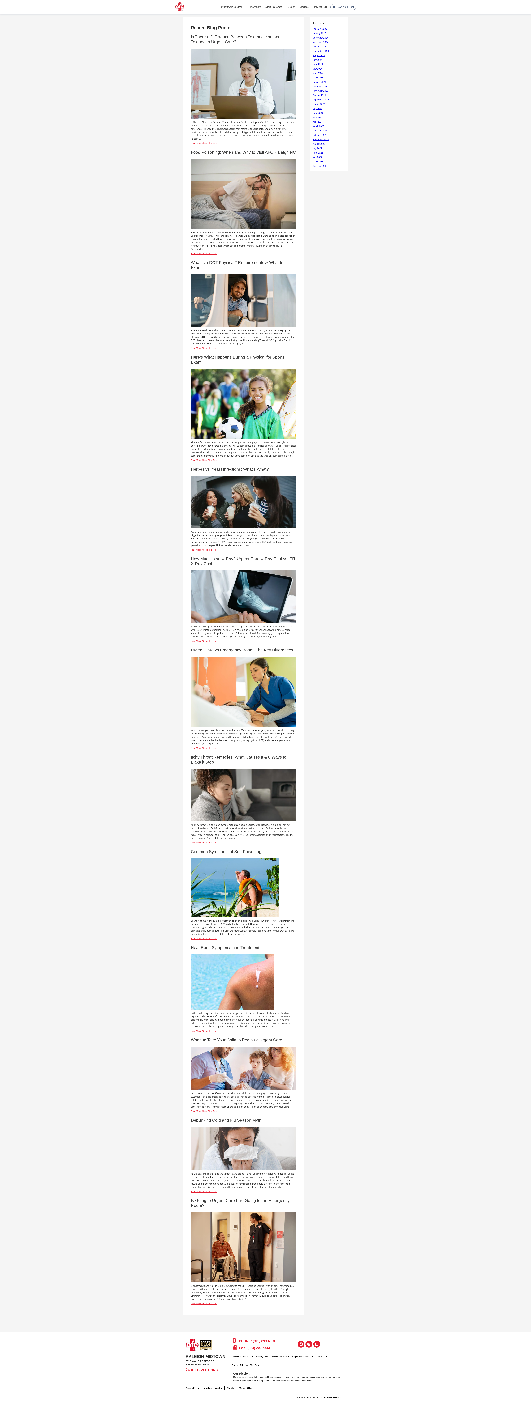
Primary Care (254, 7)
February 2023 (320, 131)
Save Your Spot (345, 7)
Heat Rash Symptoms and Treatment (225, 947)
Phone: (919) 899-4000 (256, 1341)
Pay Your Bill (320, 7)
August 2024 (319, 55)
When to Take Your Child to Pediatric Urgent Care (236, 1040)
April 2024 (318, 73)
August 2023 (319, 104)
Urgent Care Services (231, 7)
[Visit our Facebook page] (301, 1344)
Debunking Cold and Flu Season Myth (226, 1120)
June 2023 (318, 113)
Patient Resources (273, 7)
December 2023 (320, 86)
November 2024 (320, 42)
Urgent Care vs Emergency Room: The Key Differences (242, 650)
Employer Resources (298, 7)
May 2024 (317, 69)
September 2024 (321, 51)
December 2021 (320, 166)
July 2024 (317, 60)
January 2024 (319, 82)
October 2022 (319, 135)
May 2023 (317, 117)
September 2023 (321, 100)
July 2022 (317, 148)
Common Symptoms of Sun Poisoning (226, 851)
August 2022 (319, 144)
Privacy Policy (192, 1388)
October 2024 (319, 46)
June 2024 (318, 64)
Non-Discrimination (213, 1388)
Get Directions (203, 1370)
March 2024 (318, 77)
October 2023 (319, 95)
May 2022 (317, 157)
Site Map (231, 1388)
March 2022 (318, 161)
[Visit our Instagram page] (308, 1344)
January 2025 (319, 33)
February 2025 (320, 29)
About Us (320, 1357)
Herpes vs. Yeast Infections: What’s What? (230, 469)
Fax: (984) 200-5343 (254, 1348)
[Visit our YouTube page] (316, 1344)
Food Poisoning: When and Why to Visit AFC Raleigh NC (243, 152)
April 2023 (318, 122)
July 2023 (317, 108)
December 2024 (320, 38)
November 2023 (320, 91)
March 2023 (318, 126)
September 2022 (321, 139)
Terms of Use (245, 1388)
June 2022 (318, 153)
